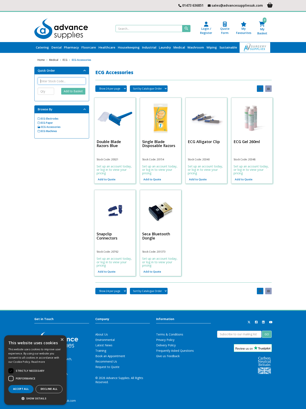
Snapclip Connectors (107, 236)
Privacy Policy (165, 340)
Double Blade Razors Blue (109, 143)
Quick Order (46, 70)
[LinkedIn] (263, 322)
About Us (101, 334)
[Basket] (270, 4)
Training (100, 351)
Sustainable (228, 47)
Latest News (103, 345)
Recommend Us (106, 361)
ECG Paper (46, 123)
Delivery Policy (166, 345)
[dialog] (35, 370)
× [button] (61, 339)
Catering (42, 47)
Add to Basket (73, 91)
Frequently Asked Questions (175, 351)
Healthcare (106, 47)
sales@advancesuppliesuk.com (237, 5)
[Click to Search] (186, 28)
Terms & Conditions (169, 334)
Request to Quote (107, 367)
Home (41, 60)
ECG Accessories (81, 60)
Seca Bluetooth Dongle (156, 236)
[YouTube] (271, 322)
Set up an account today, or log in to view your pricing (114, 169)
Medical (179, 47)
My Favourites (243, 31)
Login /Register (206, 31)
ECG (65, 60)
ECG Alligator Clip (204, 141)
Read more (38, 362)
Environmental (105, 340)
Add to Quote (107, 179)
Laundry (165, 47)
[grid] (260, 88)
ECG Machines (48, 131)
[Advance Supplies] (61, 28)
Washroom (195, 47)
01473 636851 (193, 5)
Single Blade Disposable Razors (158, 143)
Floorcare (88, 47)
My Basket (262, 28)
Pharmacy (71, 47)
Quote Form (224, 31)
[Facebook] (256, 322)
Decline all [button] (49, 389)
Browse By (45, 109)
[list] (268, 88)
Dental (56, 47)
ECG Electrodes (49, 118)
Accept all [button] (21, 389)
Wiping (211, 47)
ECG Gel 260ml (247, 141)
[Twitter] (249, 322)
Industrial (149, 47)
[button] (35, 398)
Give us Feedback (168, 356)
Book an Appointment (110, 356)
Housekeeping (129, 47)
